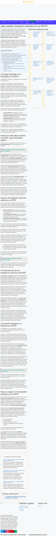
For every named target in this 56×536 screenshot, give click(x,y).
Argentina (4, 21)
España (32, 21)
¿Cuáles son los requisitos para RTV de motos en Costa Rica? (50, 63)
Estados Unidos (39, 21)
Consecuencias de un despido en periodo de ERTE (12, 58)
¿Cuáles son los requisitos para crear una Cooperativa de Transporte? (50, 93)
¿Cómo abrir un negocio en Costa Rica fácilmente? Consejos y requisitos (50, 80)
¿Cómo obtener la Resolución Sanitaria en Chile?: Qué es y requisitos (50, 33)
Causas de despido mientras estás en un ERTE (11, 56)
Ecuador (26, 21)
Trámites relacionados (8, 70)
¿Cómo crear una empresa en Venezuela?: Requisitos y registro (37, 47)
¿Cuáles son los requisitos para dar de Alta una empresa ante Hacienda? (37, 63)
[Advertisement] (28, 12)
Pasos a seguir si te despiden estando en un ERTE (12, 60)
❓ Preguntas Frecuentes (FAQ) (8, 62)
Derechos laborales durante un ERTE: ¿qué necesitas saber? (14, 55)
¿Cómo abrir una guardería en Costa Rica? (37, 79)
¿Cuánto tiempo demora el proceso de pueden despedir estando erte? (14, 64)
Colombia (15, 21)
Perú (22, 23)
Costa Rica (21, 21)
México (45, 21)
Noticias (33, 23)
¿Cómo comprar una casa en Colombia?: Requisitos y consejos (50, 47)
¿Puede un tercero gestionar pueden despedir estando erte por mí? (14, 69)
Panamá (50, 21)
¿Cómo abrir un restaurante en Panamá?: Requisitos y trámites (36, 34)
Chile (10, 21)
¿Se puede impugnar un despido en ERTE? (10, 59)
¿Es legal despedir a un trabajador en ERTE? (10, 53)
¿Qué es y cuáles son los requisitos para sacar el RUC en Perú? (37, 92)
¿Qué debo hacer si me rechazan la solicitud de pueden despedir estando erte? (14, 67)
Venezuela (27, 23)
